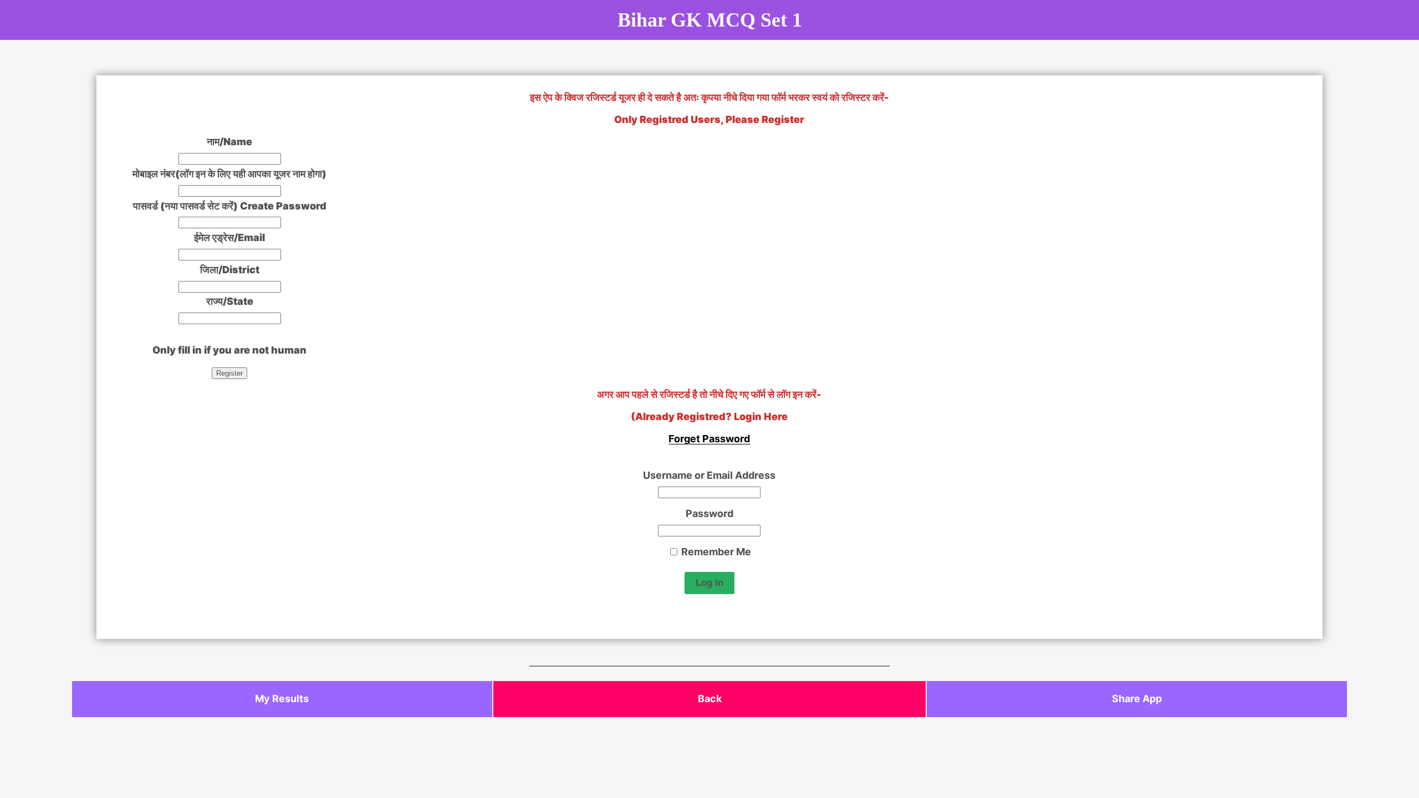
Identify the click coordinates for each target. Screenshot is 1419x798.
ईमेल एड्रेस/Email (229, 237)
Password (709, 513)
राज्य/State (229, 301)
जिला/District (229, 269)
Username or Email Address (709, 475)
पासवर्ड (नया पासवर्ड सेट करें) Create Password (229, 206)
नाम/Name (229, 141)
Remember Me (715, 551)
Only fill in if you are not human (229, 350)
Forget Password (709, 438)
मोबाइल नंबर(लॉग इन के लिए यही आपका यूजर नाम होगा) (229, 174)
